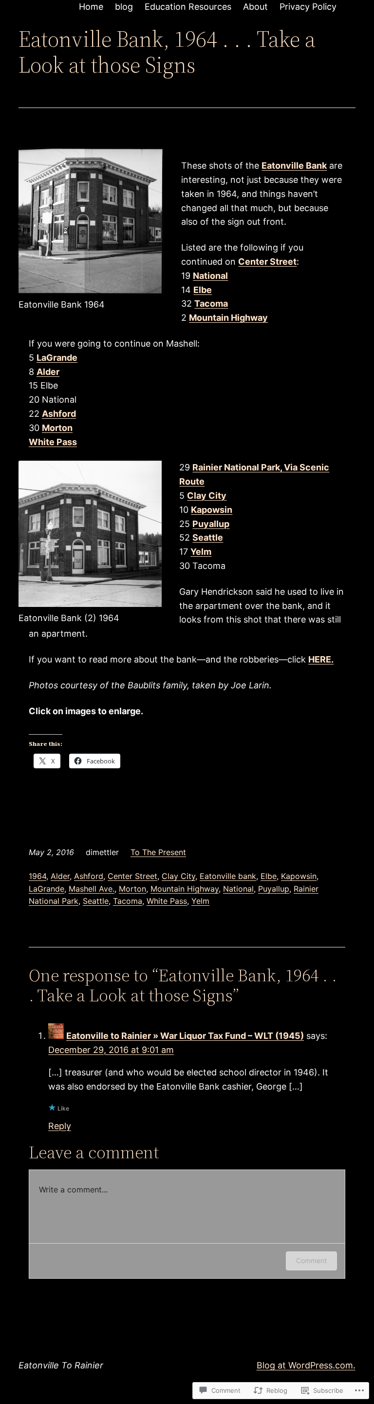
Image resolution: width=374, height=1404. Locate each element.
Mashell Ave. (91, 889)
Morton (132, 889)
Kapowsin (299, 876)
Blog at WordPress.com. (306, 1365)
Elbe (269, 876)
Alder (60, 876)
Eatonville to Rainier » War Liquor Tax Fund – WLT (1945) (185, 1036)
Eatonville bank (228, 876)
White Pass (167, 901)
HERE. (321, 659)
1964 (37, 876)
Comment (311, 1260)
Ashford (88, 876)
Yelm (200, 901)
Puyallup (273, 889)
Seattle (96, 901)
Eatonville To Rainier (61, 1365)
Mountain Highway (228, 317)
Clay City (178, 876)
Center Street (132, 876)
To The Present (158, 852)
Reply (59, 1126)
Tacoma (127, 901)
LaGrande (46, 889)
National (238, 889)
